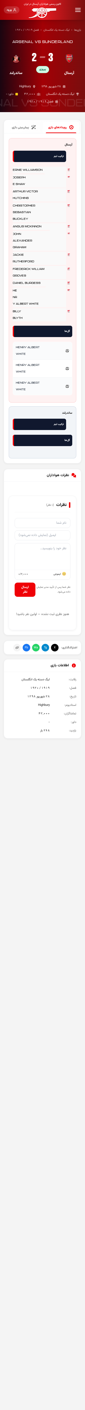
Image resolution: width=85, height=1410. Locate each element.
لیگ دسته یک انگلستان (56, 30)
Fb (26, 648)
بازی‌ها (77, 30)
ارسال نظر (25, 590)
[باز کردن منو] (78, 10)
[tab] (61, 127)
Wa (36, 648)
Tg (45, 648)
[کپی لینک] (17, 647)
